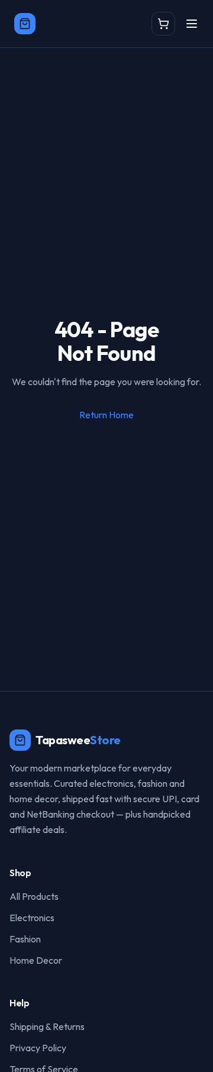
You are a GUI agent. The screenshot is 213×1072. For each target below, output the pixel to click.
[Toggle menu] (192, 23)
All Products (34, 896)
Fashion (25, 939)
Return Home (106, 415)
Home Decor (35, 960)
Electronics (31, 918)
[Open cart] (163, 23)
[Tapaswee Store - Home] (24, 24)
